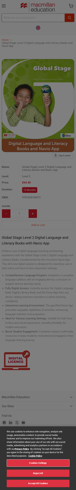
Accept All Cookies (38, 483)
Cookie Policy (35, 456)
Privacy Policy (22, 449)
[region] (38, 458)
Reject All (38, 473)
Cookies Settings (38, 463)
